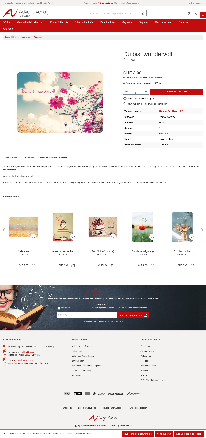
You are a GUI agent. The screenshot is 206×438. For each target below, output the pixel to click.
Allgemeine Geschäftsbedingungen (87, 366)
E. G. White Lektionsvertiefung (153, 380)
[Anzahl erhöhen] (146, 91)
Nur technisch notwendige (138, 434)
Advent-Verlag (195, 3)
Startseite (9, 3)
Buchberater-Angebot (46, 3)
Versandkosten (155, 77)
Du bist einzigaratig (143, 253)
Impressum (76, 375)
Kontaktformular (41, 363)
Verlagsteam (145, 356)
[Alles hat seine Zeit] (63, 227)
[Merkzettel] (188, 13)
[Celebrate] (23, 227)
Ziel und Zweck (147, 351)
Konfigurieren (164, 434)
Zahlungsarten (78, 361)
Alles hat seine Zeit (63, 253)
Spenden (144, 375)
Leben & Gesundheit (25, 3)
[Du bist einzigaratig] (142, 227)
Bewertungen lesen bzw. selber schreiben (147, 104)
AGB (116, 308)
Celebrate (23, 253)
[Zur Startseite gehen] (25, 13)
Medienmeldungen (148, 366)
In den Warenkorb (176, 91)
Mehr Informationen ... (84, 434)
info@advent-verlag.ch (24, 360)
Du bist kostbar (182, 253)
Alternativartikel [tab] (11, 196)
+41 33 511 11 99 (105, 3)
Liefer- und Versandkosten (83, 356)
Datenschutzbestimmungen (80, 308)
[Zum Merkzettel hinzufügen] (33, 237)
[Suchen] (143, 13)
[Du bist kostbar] (182, 227)
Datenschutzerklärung (81, 370)
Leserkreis (144, 361)
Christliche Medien (138, 408)
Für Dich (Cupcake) (103, 253)
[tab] (10, 157)
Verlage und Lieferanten (82, 346)
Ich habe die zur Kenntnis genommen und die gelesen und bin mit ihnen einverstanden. (104, 308)
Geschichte (145, 346)
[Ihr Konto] (195, 13)
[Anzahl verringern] (126, 91)
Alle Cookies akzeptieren (189, 434)
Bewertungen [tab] (29, 158)
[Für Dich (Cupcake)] (103, 227)
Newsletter (145, 370)
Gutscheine (77, 351)
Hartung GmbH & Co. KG (171, 111)
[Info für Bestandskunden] (203, 15)
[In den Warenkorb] (33, 265)
